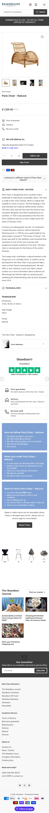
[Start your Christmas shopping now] (13, 630)
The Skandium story (10, 754)
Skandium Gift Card (10, 696)
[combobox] (24, 12)
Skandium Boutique (10, 699)
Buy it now (24, 162)
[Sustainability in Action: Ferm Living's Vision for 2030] (13, 604)
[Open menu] (44, 4)
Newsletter (6, 706)
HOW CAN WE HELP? (11, 773)
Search (42, 12)
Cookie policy (7, 760)
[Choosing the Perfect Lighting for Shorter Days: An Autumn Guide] (36, 604)
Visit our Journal (36, 592)
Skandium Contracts (10, 692)
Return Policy (24, 525)
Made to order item (10, 148)
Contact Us (6, 747)
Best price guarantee (10, 721)
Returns (5, 731)
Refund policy (7, 725)
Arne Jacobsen (17, 344)
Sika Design (6, 92)
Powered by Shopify (32, 794)
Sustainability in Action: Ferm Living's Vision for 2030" (12, 618)
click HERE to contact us (12, 776)
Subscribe (40, 670)
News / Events (8, 750)
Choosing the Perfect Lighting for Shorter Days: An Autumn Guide (36, 618)
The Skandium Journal (11, 689)
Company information (11, 757)
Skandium (19, 794)
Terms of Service (9, 718)
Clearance (6, 702)
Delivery (5, 728)
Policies (5, 735)
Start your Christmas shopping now (11, 643)
